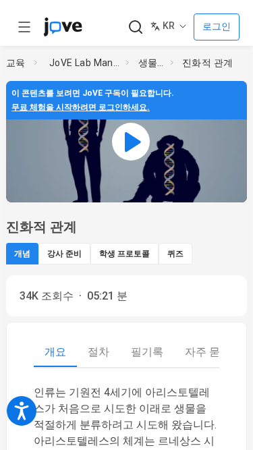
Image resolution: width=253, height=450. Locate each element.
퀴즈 (175, 253)
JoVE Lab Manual (85, 62)
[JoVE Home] (62, 27)
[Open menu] (24, 27)
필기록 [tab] (147, 351)
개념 (22, 253)
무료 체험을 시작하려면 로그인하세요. (80, 107)
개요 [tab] (55, 351)
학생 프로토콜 (124, 253)
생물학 (151, 62)
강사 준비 (64, 253)
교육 (16, 62)
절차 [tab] (98, 351)
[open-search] (135, 27)
